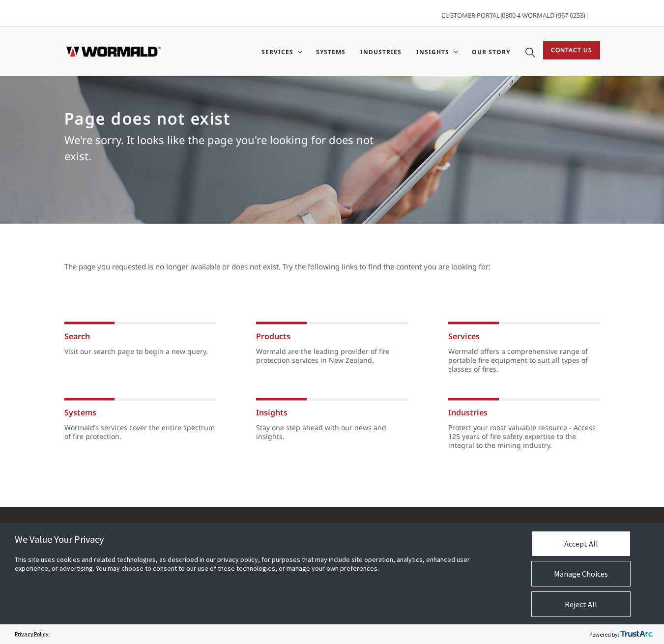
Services (464, 336)
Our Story (491, 52)
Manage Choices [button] (581, 574)
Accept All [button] (581, 544)
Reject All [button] (581, 604)
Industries (381, 52)
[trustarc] (636, 634)
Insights (272, 412)
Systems (331, 52)
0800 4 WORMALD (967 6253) (543, 15)
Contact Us (571, 50)
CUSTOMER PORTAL (470, 15)
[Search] (530, 51)
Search (77, 336)
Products (273, 336)
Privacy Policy (32, 634)
